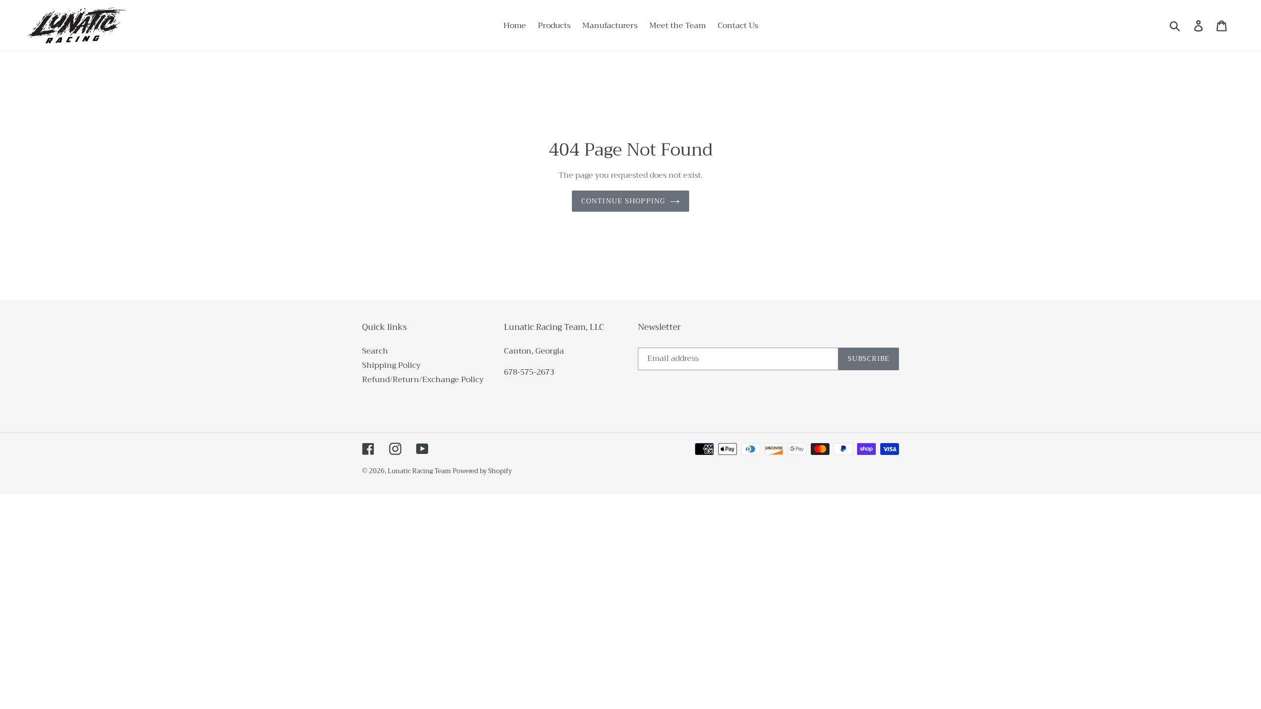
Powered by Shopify (482, 471)
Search (375, 351)
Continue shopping (623, 201)
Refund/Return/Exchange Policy (423, 380)
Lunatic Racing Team (419, 471)
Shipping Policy (391, 365)
